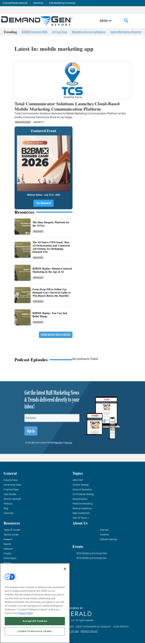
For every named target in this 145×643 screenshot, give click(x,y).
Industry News (22, 122)
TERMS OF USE (71, 631)
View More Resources (56, 334)
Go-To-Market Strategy (83, 494)
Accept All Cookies (34, 621)
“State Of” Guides (12, 530)
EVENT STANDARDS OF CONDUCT (93, 626)
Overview (104, 530)
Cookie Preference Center (35, 631)
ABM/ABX (77, 480)
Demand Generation (82, 489)
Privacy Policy (25, 613)
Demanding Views (12, 485)
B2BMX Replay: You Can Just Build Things (49, 314)
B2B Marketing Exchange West (92, 553)
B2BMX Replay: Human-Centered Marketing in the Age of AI (52, 270)
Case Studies (10, 494)
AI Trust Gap (59, 31)
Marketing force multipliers (89, 31)
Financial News (11, 489)
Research (8, 539)
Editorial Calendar (108, 539)
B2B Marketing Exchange (62, 3)
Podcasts (8, 504)
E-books (7, 553)
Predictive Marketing (82, 504)
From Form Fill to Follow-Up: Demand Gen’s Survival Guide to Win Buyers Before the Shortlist (51, 292)
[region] (35, 603)
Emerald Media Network (15, 3)
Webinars (38, 231)
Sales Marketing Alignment (126, 31)
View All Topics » (80, 518)
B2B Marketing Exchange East (92, 558)
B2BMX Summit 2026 (34, 31)
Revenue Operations (82, 508)
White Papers (10, 558)
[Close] (65, 569)
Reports (7, 544)
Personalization (79, 499)
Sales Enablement (81, 513)
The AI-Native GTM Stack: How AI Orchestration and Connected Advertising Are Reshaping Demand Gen (51, 247)
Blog (6, 508)
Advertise (38, 3)
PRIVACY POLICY (89, 631)
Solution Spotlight (12, 499)
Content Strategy (80, 485)
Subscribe (8, 513)
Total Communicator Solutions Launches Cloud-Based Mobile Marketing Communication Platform (67, 106)
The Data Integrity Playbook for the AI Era (50, 223)
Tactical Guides (11, 535)
